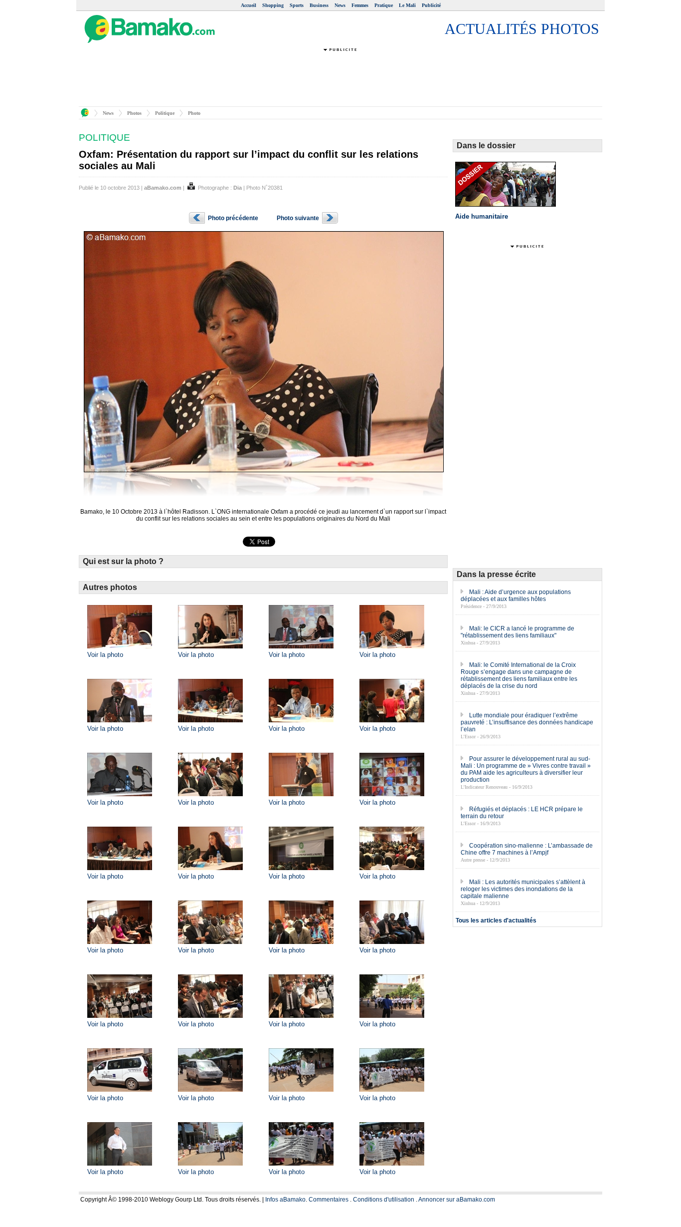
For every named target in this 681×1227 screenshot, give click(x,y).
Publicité (431, 5)
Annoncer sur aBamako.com (456, 1199)
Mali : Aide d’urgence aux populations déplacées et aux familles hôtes (516, 596)
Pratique (383, 5)
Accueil (248, 5)
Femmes (359, 5)
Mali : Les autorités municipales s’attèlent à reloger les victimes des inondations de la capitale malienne (523, 889)
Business (319, 5)
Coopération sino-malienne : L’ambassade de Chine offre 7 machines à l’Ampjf (527, 849)
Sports (297, 5)
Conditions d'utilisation (383, 1199)
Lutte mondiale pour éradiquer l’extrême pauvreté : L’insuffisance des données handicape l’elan (527, 722)
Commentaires (328, 1199)
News (340, 5)
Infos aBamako (285, 1199)
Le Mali (407, 5)
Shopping (273, 5)
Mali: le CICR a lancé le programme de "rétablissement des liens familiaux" (517, 632)
